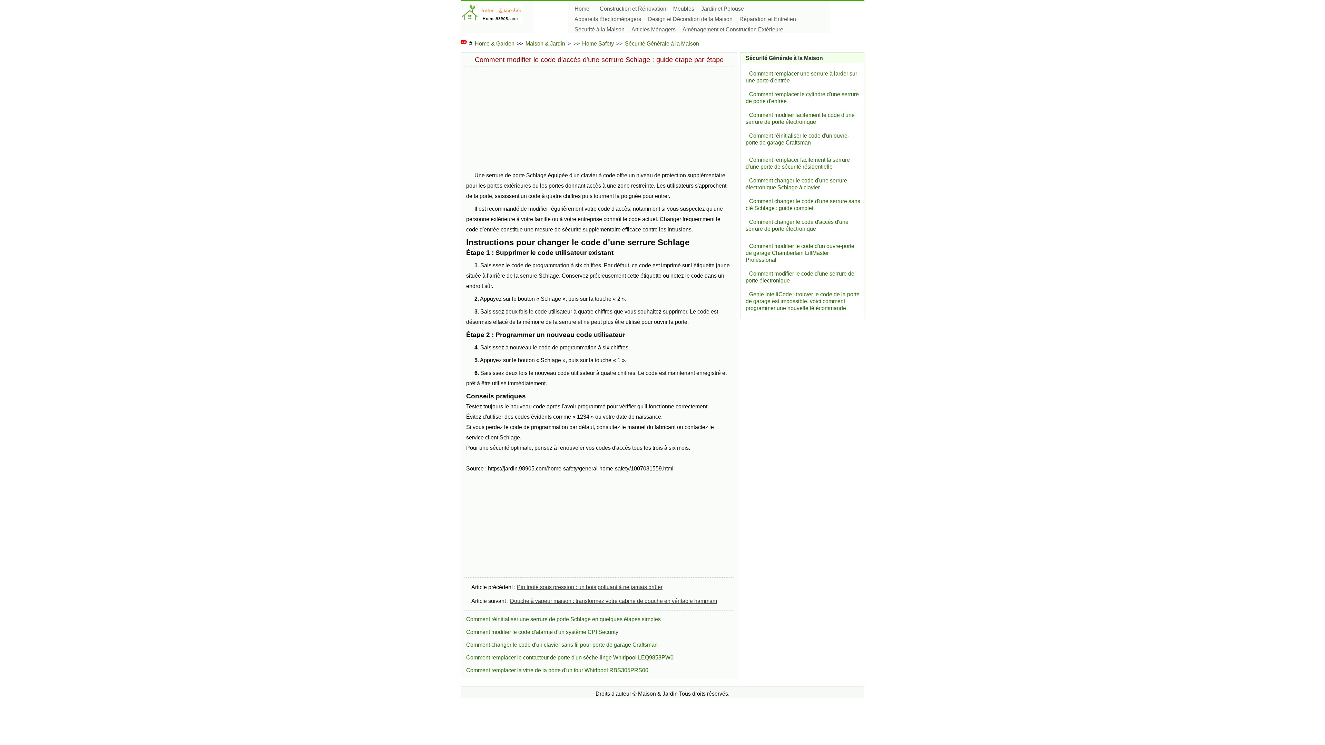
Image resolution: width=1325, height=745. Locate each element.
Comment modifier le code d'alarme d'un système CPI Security (542, 632)
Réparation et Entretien (767, 19)
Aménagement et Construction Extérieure (733, 29)
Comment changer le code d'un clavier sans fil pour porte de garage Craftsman (562, 645)
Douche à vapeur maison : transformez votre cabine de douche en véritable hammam (613, 601)
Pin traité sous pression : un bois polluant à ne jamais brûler (589, 587)
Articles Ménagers (653, 29)
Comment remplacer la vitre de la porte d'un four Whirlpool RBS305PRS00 (557, 670)
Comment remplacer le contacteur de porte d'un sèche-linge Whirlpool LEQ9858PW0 (570, 657)
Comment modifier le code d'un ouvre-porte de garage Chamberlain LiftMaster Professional (800, 253)
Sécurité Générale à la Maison (662, 44)
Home (582, 9)
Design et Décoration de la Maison (690, 19)
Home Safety (598, 44)
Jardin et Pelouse (722, 9)
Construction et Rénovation (633, 9)
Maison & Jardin (545, 44)
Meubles (683, 9)
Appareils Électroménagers (608, 19)
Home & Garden (494, 44)
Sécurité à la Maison (600, 29)
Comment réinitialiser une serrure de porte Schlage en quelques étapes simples (563, 619)
